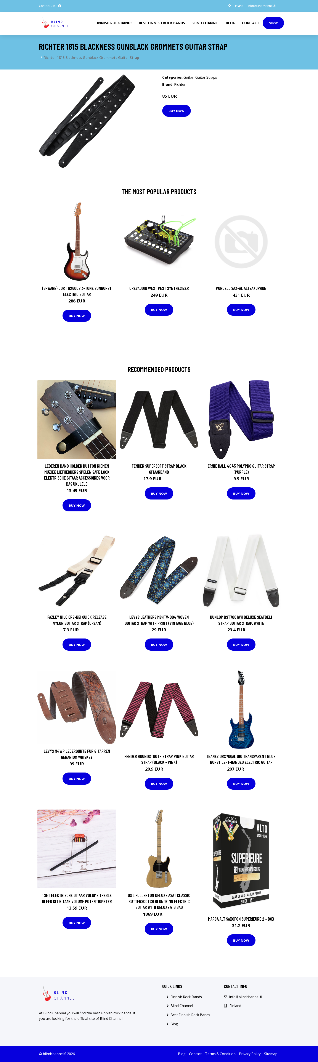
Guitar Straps (206, 77)
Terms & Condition (220, 1053)
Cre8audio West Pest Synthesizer (159, 288)
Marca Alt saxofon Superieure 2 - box (241, 918)
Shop (273, 23)
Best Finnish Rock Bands (162, 23)
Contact (250, 23)
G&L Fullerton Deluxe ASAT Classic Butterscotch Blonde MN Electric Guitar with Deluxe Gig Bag (159, 901)
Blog (230, 23)
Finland (238, 6)
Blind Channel (205, 23)
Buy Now (177, 110)
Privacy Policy (250, 1053)
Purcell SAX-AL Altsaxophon (241, 288)
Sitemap (270, 1053)
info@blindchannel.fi (262, 6)
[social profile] (59, 6)
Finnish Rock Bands (113, 23)
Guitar (188, 77)
